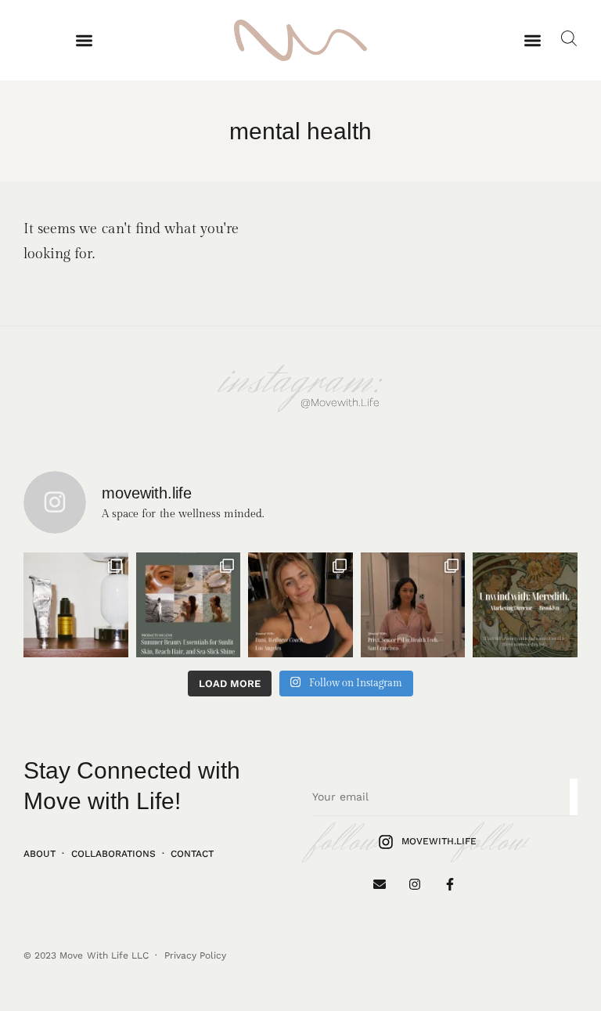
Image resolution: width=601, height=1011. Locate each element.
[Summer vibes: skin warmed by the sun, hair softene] (188, 604)
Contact (192, 853)
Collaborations (113, 853)
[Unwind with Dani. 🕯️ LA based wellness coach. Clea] (300, 604)
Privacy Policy (195, 955)
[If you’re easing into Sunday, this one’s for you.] (413, 604)
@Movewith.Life (340, 402)
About (39, 853)
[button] (84, 40)
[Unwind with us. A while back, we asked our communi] (525, 604)
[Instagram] (414, 884)
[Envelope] (380, 884)
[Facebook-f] (449, 884)
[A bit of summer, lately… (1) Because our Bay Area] (75, 604)
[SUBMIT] (574, 797)
